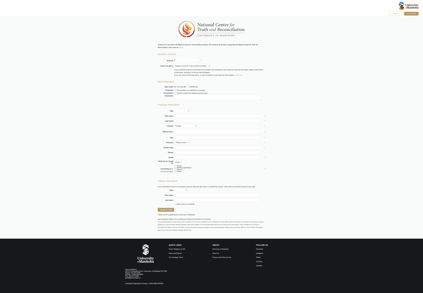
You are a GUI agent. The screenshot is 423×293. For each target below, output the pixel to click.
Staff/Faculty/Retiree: (184, 168)
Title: (171, 111)
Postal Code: (168, 148)
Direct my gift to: (167, 66)
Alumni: (179, 166)
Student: (180, 169)
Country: (170, 126)
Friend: (179, 171)
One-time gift (181, 87)
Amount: (170, 61)
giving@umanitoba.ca (133, 278)
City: (171, 138)
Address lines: (167, 132)
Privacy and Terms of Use (221, 257)
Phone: (170, 152)
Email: (171, 157)
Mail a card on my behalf (185, 204)
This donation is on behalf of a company (191, 90)
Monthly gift (193, 87)
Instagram (259, 253)
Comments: (169, 96)
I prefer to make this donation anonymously (192, 93)
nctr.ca (180, 47)
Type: (171, 190)
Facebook (259, 249)
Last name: (169, 121)
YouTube (259, 261)
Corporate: (169, 90)
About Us (215, 253)
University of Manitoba (220, 249)
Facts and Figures (175, 253)
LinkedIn (259, 265)
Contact (395, 13)
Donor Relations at (177, 249)
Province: (169, 142)
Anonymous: (168, 93)
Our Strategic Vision (176, 257)
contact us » (238, 75)
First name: (169, 116)
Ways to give (411, 13)
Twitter (258, 257)
